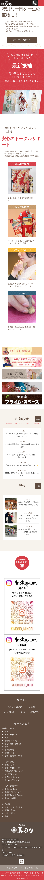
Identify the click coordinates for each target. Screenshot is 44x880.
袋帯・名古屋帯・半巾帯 (13, 756)
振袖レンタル (9, 765)
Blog (23, 712)
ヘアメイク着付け (10, 786)
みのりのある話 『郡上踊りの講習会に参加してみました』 (28, 504)
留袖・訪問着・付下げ (13, 735)
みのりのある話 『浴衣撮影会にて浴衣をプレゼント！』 (28, 518)
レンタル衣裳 (8, 762)
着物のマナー (36, 712)
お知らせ (11, 712)
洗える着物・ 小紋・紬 (13, 744)
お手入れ (6, 804)
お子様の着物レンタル (13, 777)
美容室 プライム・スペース (14, 792)
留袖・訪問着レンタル (13, 768)
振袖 (6, 732)
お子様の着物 (9, 750)
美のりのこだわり (15, 707)
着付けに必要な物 (11, 789)
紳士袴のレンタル (11, 774)
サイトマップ (12, 868)
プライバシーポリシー (33, 868)
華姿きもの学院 (10, 798)
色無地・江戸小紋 (11, 741)
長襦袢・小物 (9, 753)
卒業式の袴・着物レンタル (14, 771)
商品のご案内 (8, 728)
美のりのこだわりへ (22, 40)
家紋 (6, 816)
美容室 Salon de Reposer (14, 795)
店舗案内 (32, 707)
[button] (21, 862)
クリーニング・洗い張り (13, 807)
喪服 (6, 738)
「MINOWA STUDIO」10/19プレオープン (21, 465)
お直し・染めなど (11, 810)
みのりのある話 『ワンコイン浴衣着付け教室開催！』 (28, 531)
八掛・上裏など (10, 813)
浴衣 (6, 747)
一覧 (38, 419)
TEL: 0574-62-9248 (9, 845)
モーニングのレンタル (13, 780)
